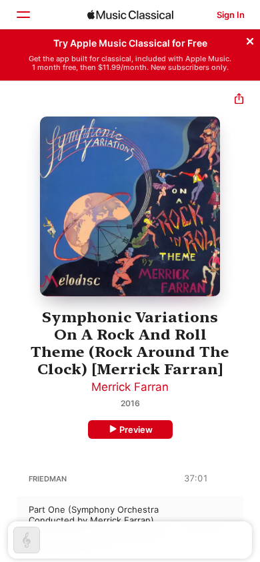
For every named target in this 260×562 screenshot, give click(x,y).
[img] (130, 14)
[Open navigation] (22, 14)
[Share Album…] (239, 100)
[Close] (250, 39)
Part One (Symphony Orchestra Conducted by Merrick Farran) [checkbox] (94, 514)
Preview (136, 429)
